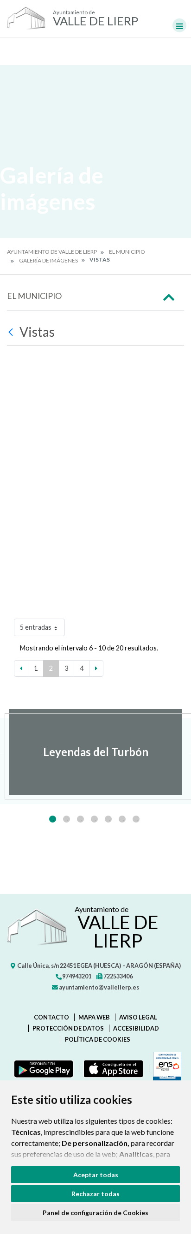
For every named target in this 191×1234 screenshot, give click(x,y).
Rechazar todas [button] (95, 1194)
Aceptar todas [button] (95, 1175)
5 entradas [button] (35, 627)
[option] (95, 752)
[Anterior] (21, 668)
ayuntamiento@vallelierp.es (98, 987)
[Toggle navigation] (179, 25)
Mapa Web (94, 1017)
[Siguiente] (96, 668)
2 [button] (66, 819)
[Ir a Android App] (42, 1068)
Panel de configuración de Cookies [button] (95, 1212)
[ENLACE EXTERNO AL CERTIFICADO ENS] (165, 1068)
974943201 (76, 976)
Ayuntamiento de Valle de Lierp (52, 251)
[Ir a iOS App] (111, 1068)
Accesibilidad (136, 1028)
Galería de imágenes (48, 260)
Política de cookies (97, 1039)
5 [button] (108, 819)
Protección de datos (68, 1028)
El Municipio (127, 251)
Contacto (51, 1017)
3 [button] (80, 819)
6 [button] (122, 819)
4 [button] (94, 819)
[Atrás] (12, 332)
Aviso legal (138, 1017)
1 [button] (52, 819)
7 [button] (136, 819)
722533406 (117, 976)
